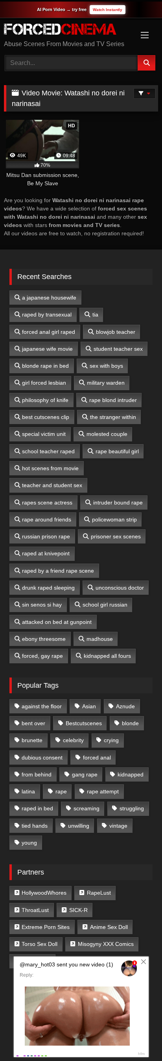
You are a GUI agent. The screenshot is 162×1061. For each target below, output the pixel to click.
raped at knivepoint (46, 553)
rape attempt (103, 791)
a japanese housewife (49, 297)
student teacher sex (118, 349)
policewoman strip (114, 519)
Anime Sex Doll (109, 927)
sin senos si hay (42, 604)
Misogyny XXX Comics (106, 944)
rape (61, 791)
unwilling (78, 826)
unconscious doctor (120, 587)
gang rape (85, 774)
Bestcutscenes (84, 723)
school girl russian (105, 604)
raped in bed (37, 808)
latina (28, 791)
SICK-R (78, 910)
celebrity (73, 740)
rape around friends (46, 519)
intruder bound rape (118, 502)
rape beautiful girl (117, 451)
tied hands (35, 826)
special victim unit (44, 434)
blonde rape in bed (45, 366)
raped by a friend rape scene (58, 571)
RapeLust (99, 893)
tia (95, 314)
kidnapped (131, 774)
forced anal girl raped (48, 332)
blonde (130, 723)
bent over (33, 723)
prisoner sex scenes (116, 536)
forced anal (97, 757)
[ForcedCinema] (66, 30)
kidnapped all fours (107, 656)
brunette (32, 740)
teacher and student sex (52, 485)
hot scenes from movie (50, 468)
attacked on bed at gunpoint (57, 622)
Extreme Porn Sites (46, 927)
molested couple (107, 434)
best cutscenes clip (45, 417)
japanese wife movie (47, 349)
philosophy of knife (45, 400)
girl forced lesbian (44, 383)
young (29, 842)
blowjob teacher (115, 332)
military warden (106, 383)
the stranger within (113, 417)
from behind (37, 774)
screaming (86, 808)
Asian (89, 706)
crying (111, 740)
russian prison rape (46, 536)
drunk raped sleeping (48, 587)
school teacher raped (48, 451)
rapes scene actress (47, 502)
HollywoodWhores (44, 893)
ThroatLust (35, 910)
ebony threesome (44, 639)
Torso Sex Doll (39, 944)
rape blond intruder (113, 400)
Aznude (125, 706)
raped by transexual (47, 314)
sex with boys (106, 366)
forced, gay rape (42, 656)
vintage (118, 826)
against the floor (42, 706)
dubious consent (42, 757)
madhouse (100, 639)
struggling (132, 808)
